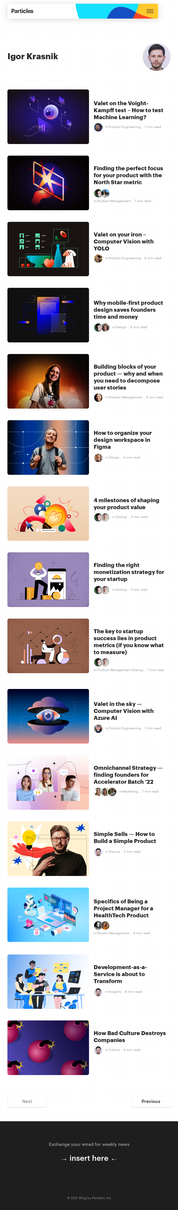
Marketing (130, 791)
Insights (115, 992)
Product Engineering (125, 127)
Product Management (114, 201)
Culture (114, 1050)
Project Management (113, 933)
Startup (121, 517)
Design (121, 327)
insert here (89, 1158)
